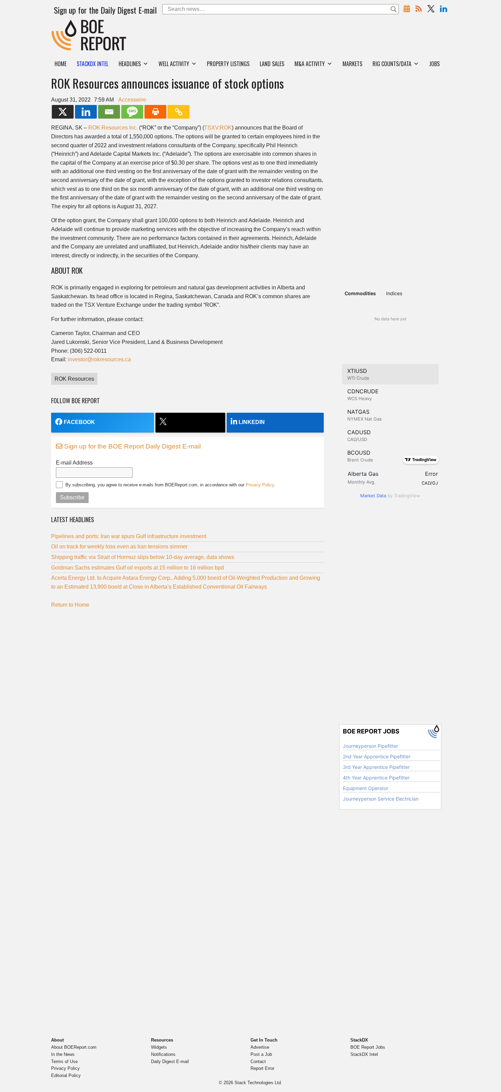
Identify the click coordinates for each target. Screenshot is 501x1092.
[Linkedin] (86, 112)
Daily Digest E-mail (170, 1061)
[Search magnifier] (393, 9)
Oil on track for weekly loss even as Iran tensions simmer (119, 546)
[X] (63, 112)
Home (60, 64)
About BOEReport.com (73, 1047)
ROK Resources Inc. (113, 128)
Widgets (159, 1047)
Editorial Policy (66, 1075)
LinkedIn (252, 422)
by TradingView (390, 495)
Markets (352, 64)
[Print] (155, 112)
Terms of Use (64, 1061)
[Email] (109, 112)
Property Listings (228, 64)
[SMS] (132, 112)
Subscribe (72, 497)
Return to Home (70, 605)
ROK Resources (74, 379)
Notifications (163, 1054)
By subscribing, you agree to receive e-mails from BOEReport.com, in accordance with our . (170, 484)
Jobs (434, 64)
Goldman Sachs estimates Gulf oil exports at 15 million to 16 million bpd (137, 568)
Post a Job (261, 1054)
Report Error (262, 1068)
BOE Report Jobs (367, 1047)
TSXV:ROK (218, 128)
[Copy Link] (178, 112)
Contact (258, 1061)
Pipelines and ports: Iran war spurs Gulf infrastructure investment (128, 536)
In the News (63, 1054)
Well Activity (173, 64)
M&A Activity (309, 64)
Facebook (79, 422)
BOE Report (65, 24)
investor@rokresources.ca (99, 359)
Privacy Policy (260, 484)
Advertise (259, 1047)
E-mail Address (74, 463)
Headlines (130, 64)
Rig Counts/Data (392, 64)
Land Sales (272, 64)
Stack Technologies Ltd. (258, 1082)
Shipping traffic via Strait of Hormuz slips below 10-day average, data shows (142, 557)
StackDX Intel (364, 1054)
